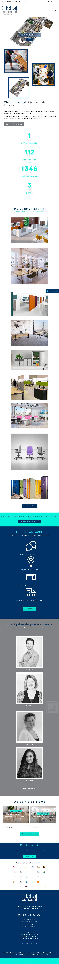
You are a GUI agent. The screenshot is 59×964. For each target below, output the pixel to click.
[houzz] (55, 1)
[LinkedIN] (51, 1)
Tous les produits (29, 506)
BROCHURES (33, 954)
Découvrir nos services (14, 124)
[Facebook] (45, 1)
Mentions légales (16, 961)
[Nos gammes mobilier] (29, 230)
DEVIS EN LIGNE (43, 954)
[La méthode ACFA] (29, 550)
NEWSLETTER (23, 954)
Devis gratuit (53, 291)
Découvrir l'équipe (29, 788)
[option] (29, 817)
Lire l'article (7, 827)
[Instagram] (48, 1)
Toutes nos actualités (29, 834)
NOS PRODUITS (18, 952)
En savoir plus (29, 39)
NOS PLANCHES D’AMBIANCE (34, 952)
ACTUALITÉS (7, 952)
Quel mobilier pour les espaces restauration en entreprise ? (16, 817)
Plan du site (25, 961)
